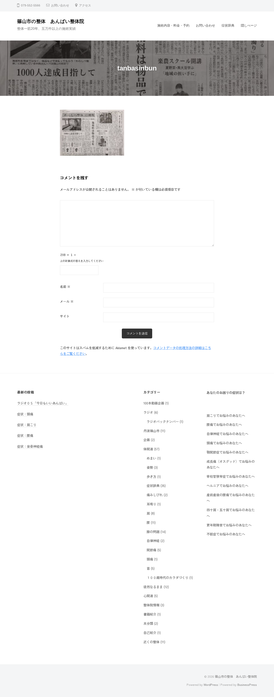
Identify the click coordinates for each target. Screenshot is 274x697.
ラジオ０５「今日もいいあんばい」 (42, 403)
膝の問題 (153, 531)
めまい (151, 458)
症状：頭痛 (25, 414)
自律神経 (153, 540)
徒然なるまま (153, 586)
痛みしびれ (155, 494)
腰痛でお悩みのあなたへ (224, 424)
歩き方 (151, 476)
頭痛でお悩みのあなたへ (224, 442)
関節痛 (151, 549)
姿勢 (150, 467)
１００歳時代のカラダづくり (167, 577)
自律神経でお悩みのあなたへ (227, 433)
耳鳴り (151, 504)
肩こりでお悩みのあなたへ (226, 415)
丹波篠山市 (151, 430)
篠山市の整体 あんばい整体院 (50, 21)
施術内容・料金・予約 (173, 25)
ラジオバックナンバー (163, 421)
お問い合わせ (60, 5)
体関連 (148, 448)
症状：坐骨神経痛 (30, 446)
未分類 (148, 623)
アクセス (85, 5)
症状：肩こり (26, 424)
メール (67, 301)
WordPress (211, 684)
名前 (65, 286)
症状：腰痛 (25, 435)
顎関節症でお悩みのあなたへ (227, 452)
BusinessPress (247, 684)
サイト (65, 316)
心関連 (148, 595)
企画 (146, 439)
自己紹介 (149, 632)
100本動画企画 (153, 403)
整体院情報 (151, 604)
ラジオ (148, 412)
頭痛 (150, 559)
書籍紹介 (149, 614)
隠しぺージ (249, 25)
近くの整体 (151, 641)
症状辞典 (228, 25)
